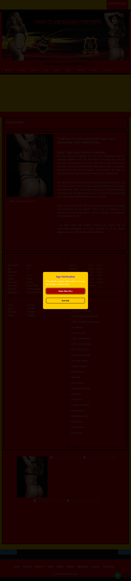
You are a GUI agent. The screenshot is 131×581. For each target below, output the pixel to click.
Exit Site (65, 300)
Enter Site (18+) (65, 291)
